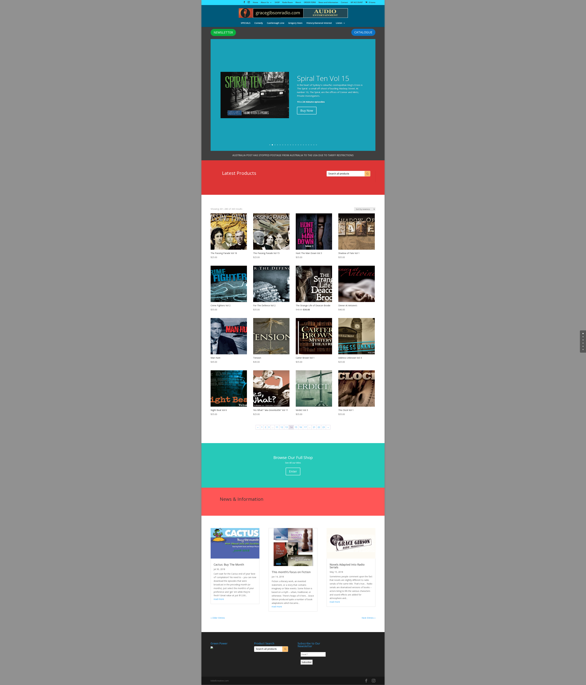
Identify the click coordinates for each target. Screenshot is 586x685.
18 (313, 144)
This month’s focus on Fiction (291, 572)
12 (298, 144)
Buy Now (306, 110)
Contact (344, 3)
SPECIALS (245, 23)
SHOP (277, 3)
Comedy (258, 23)
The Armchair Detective (318, 82)
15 (306, 144)
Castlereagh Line (275, 23)
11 (295, 144)
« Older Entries (218, 617)
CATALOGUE (363, 32)
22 (319, 427)
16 (308, 144)
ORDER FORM (310, 3)
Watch (298, 3)
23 (323, 427)
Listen (339, 23)
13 (300, 144)
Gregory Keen (295, 23)
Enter (293, 471)
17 (311, 144)
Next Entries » (368, 617)
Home (255, 3)
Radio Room (287, 3)
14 (303, 144)
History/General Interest (319, 23)
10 (293, 144)
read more (219, 599)
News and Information (328, 3)
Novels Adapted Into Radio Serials (347, 566)
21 (314, 427)
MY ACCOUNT (357, 3)
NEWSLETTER (223, 32)
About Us (265, 3)
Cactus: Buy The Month (229, 564)
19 (316, 144)
